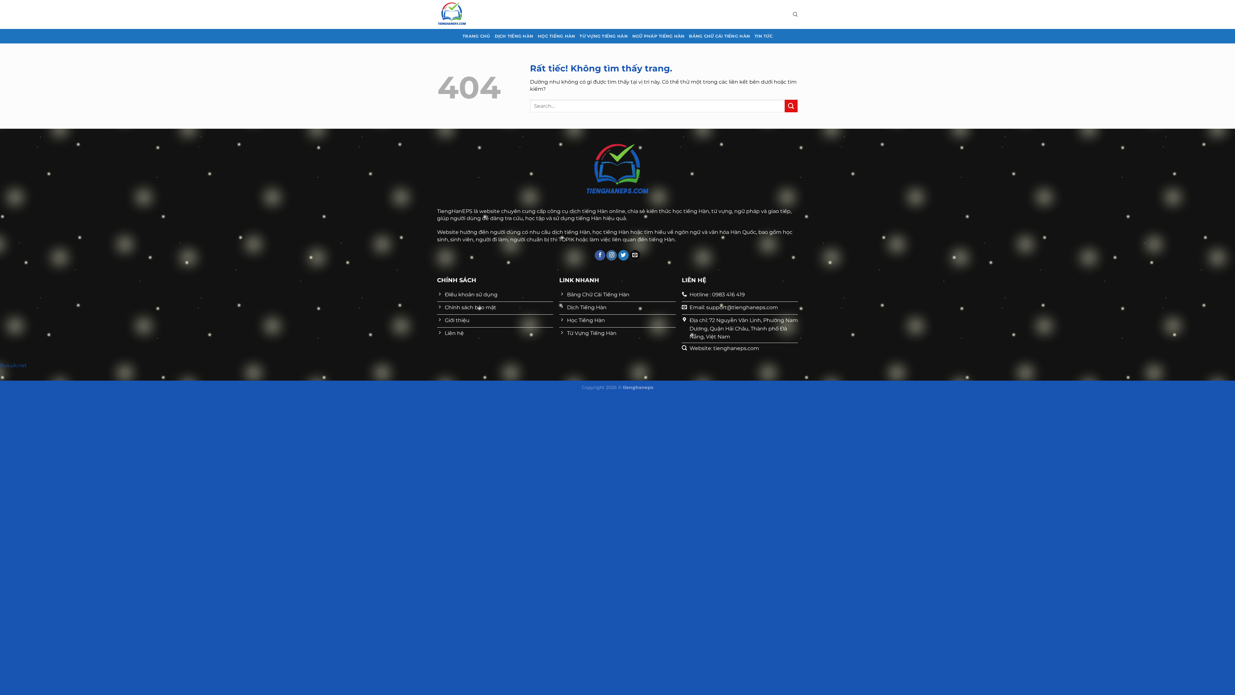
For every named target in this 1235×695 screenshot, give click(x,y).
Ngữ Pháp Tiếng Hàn (658, 36)
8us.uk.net (13, 365)
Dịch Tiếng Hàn (514, 36)
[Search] (795, 14)
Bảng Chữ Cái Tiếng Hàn (719, 36)
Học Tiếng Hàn (556, 36)
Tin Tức (764, 36)
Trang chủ (476, 36)
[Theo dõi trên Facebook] (600, 255)
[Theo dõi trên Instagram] (611, 255)
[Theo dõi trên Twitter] (623, 255)
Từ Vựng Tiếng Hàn (603, 36)
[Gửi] (791, 106)
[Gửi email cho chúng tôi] (635, 255)
